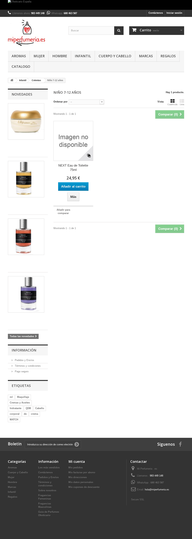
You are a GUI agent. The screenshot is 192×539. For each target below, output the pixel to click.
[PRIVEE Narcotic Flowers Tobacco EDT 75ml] (26, 179)
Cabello (39, 408)
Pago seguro (21, 371)
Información (24, 350)
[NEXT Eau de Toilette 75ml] (73, 141)
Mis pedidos (75, 467)
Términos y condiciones (27, 365)
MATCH (14, 419)
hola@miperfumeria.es (157, 489)
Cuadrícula (172, 104)
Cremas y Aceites (20, 402)
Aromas (19, 56)
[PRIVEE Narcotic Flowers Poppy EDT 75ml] (26, 237)
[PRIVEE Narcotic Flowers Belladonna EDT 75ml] (26, 294)
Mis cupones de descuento (84, 487)
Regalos (168, 56)
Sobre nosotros (47, 490)
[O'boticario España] (96, 5)
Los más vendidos (49, 467)
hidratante (15, 408)
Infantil (83, 56)
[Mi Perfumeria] (35, 33)
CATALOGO (21, 66)
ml (11, 397)
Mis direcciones (77, 477)
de (25, 413)
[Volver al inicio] (11, 80)
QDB (28, 408)
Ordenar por (60, 101)
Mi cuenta (76, 461)
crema (34, 413)
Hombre (59, 56)
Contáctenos (155, 12)
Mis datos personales (80, 482)
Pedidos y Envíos (24, 360)
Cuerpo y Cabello (115, 56)
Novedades (22, 94)
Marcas (146, 56)
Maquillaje (23, 397)
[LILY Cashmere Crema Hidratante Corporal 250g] (26, 121)
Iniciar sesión (174, 12)
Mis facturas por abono (81, 472)
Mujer (39, 56)
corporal (15, 413)
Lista (182, 104)
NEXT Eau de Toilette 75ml (73, 168)
